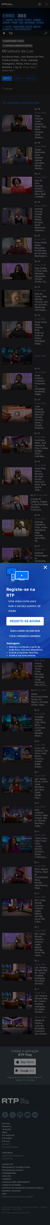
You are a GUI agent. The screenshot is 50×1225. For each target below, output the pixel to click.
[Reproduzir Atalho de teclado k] (4, 1222)
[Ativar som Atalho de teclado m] (10, 1222)
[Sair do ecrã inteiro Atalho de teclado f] (46, 1222)
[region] (25, 612)
